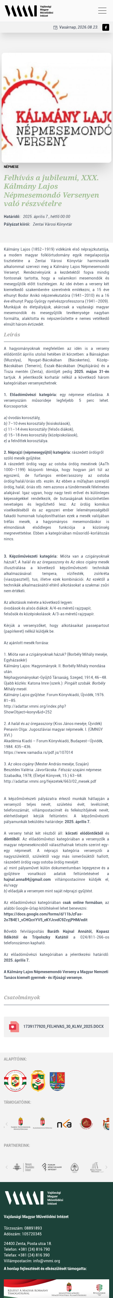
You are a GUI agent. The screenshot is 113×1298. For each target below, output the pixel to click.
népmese (11, 167)
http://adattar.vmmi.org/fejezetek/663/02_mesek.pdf (50, 781)
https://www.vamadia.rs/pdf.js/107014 (38, 752)
